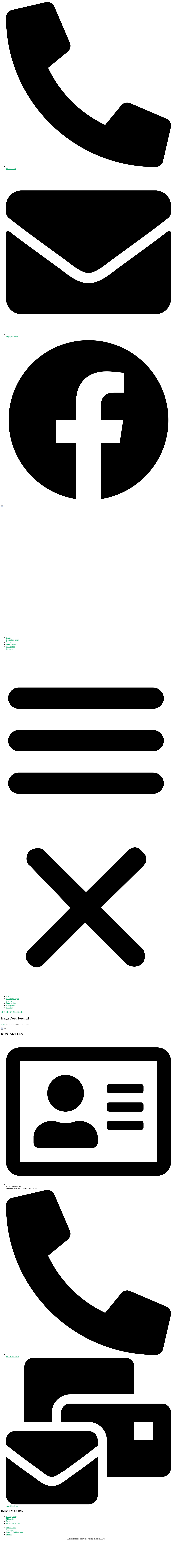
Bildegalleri (10, 647)
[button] (86, 822)
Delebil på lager (12, 640)
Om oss (9, 642)
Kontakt (9, 649)
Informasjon (11, 644)
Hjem (8, 638)
